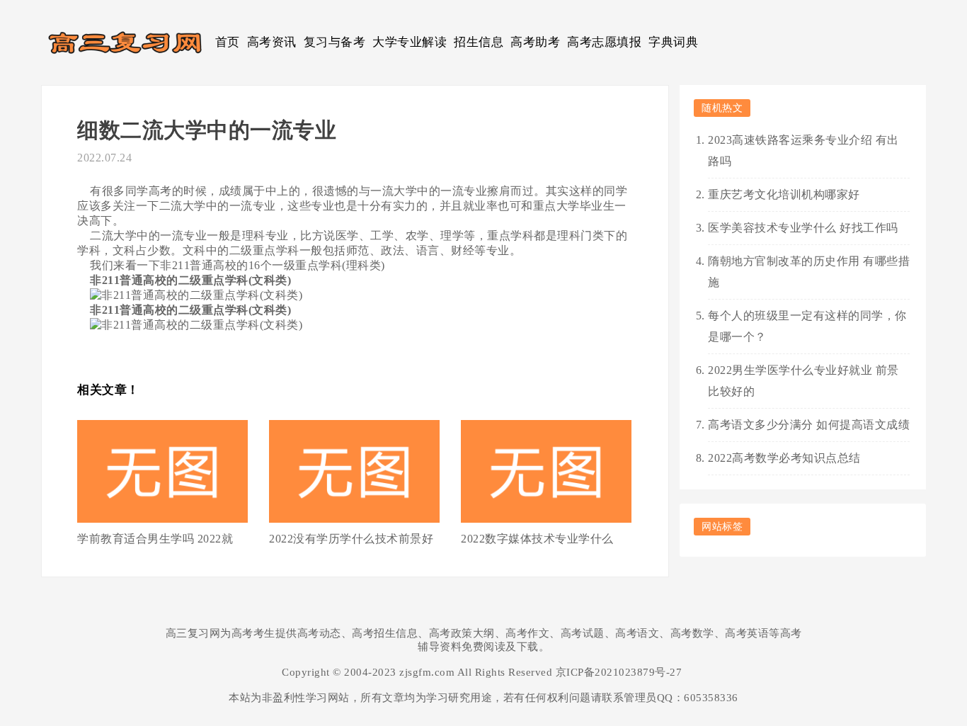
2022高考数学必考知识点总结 (784, 458)
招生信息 (478, 42)
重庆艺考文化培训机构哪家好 (784, 194)
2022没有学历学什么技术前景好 (351, 539)
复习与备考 (335, 42)
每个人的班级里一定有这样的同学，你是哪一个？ (807, 326)
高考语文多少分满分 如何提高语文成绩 (809, 425)
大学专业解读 (409, 42)
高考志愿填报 (604, 42)
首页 (227, 42)
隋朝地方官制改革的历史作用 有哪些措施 (809, 271)
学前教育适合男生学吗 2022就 (155, 539)
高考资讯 (272, 42)
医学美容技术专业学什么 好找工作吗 (803, 228)
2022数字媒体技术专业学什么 (537, 539)
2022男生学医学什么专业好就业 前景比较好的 (803, 380)
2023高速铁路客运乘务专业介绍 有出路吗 (803, 150)
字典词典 (673, 42)
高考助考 (535, 42)
